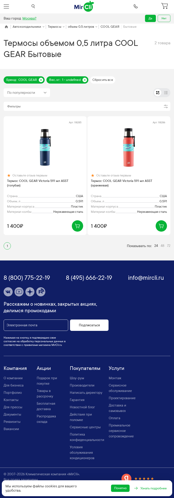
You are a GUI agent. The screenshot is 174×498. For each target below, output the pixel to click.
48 (162, 246)
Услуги (116, 368)
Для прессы (13, 407)
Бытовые (130, 27)
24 (156, 246)
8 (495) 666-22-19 (89, 277)
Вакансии (11, 429)
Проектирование (122, 398)
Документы (12, 414)
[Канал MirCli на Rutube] (40, 291)
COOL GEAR (110, 27)
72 (168, 246)
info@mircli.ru (146, 277)
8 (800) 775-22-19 (27, 277)
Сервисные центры (85, 427)
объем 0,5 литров (81, 27)
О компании (13, 378)
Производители (82, 385)
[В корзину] (77, 226)
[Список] (165, 92)
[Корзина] (165, 6)
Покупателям (85, 368)
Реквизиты (12, 422)
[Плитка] (157, 92)
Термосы (54, 27)
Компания (15, 368)
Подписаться (89, 325)
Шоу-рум (77, 378)
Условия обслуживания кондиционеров (82, 452)
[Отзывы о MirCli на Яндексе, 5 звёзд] (137, 479)
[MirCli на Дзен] (29, 291)
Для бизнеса (14, 385)
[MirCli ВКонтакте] (8, 291)
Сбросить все (102, 80)
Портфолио (13, 393)
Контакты (11, 400)
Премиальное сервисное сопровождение (121, 430)
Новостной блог (82, 407)
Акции (44, 368)
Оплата (114, 418)
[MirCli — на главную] (84, 6)
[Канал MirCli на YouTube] (19, 291)
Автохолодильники (27, 27)
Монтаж (115, 378)
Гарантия (77, 400)
